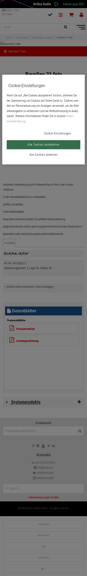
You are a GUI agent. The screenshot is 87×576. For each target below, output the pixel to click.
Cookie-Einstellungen (57, 133)
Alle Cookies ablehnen (43, 154)
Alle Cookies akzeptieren (43, 144)
